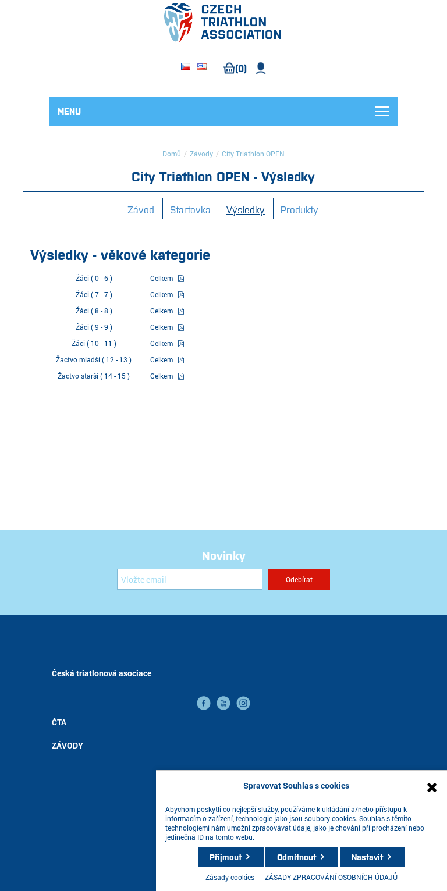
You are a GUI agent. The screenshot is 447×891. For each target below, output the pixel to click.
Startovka (190, 209)
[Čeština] (185, 67)
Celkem (161, 278)
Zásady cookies (229, 877)
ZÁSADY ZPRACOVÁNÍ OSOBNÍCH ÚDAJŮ (331, 877)
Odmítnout (296, 856)
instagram (243, 703)
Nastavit (367, 856)
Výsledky (245, 209)
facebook (204, 703)
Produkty (299, 209)
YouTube (223, 703)
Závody (201, 153)
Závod (140, 209)
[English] (202, 67)
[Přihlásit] (261, 68)
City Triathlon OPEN (253, 153)
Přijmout (226, 856)
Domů (171, 153)
